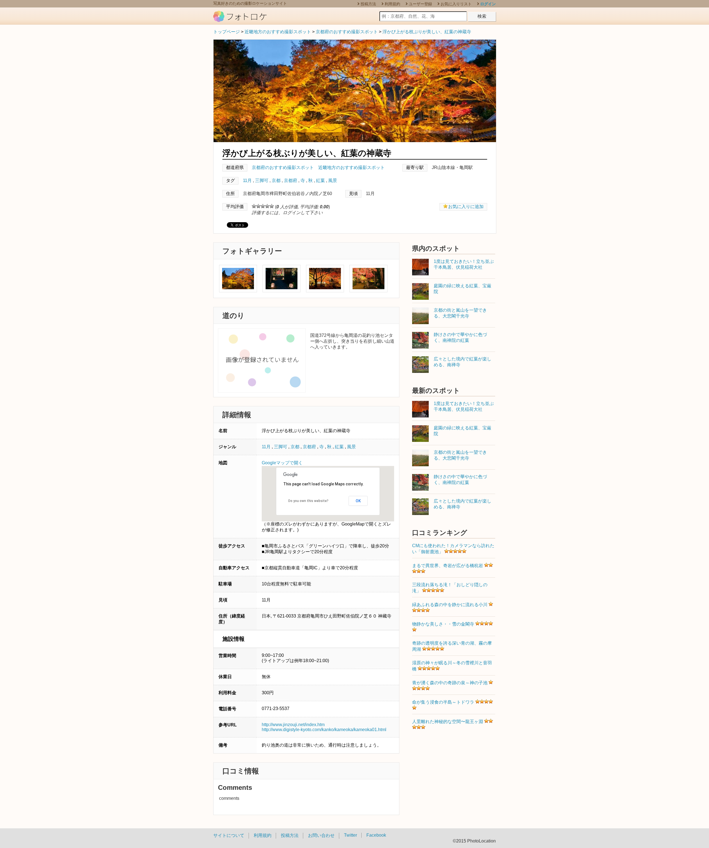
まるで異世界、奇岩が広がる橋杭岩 (447, 565)
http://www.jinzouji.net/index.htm (293, 724)
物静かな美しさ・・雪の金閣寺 (443, 624)
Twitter (350, 835)
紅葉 (320, 180)
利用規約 (392, 4)
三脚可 (261, 180)
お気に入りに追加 (466, 206)
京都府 (290, 180)
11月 (247, 180)
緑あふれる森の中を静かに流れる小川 (449, 604)
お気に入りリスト (456, 4)
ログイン (488, 4)
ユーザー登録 (420, 4)
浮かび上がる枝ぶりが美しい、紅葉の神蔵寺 (426, 31)
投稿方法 (368, 4)
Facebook (376, 835)
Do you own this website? (308, 501)
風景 (332, 180)
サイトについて (228, 835)
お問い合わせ (321, 835)
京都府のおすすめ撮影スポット (347, 31)
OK (358, 501)
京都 (276, 180)
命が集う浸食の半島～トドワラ (443, 702)
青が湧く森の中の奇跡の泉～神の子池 (449, 682)
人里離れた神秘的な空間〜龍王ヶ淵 (447, 721)
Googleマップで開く (282, 462)
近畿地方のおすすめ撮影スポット (278, 31)
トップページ (226, 31)
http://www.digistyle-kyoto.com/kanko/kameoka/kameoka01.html (324, 729)
